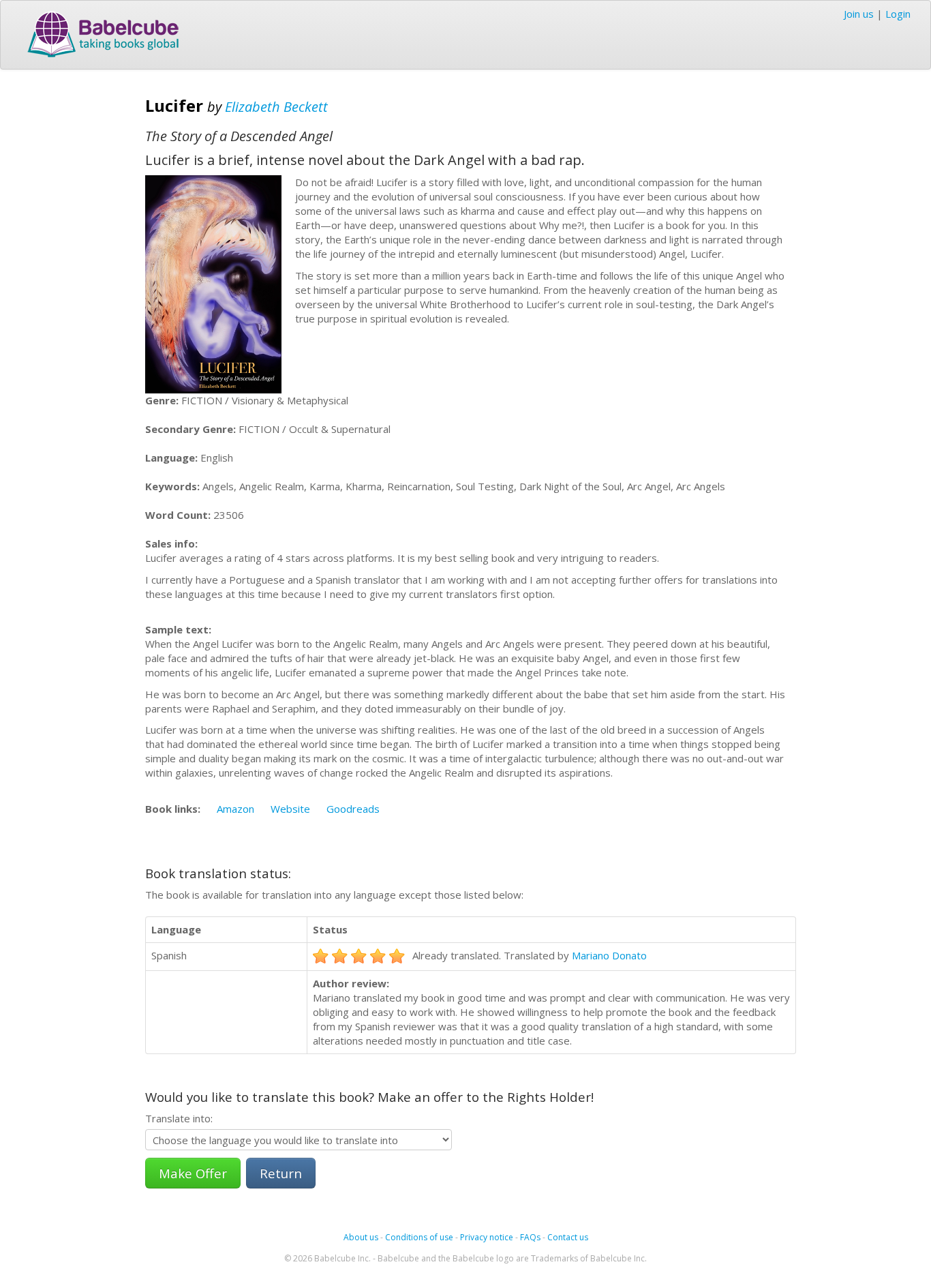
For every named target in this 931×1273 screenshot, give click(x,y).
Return (281, 1173)
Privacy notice (486, 1237)
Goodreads (353, 808)
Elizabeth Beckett (276, 107)
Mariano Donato (609, 955)
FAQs (530, 1237)
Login (898, 13)
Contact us (567, 1237)
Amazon (235, 808)
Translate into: (179, 1118)
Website (290, 808)
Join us (859, 13)
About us (361, 1237)
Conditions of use (419, 1237)
